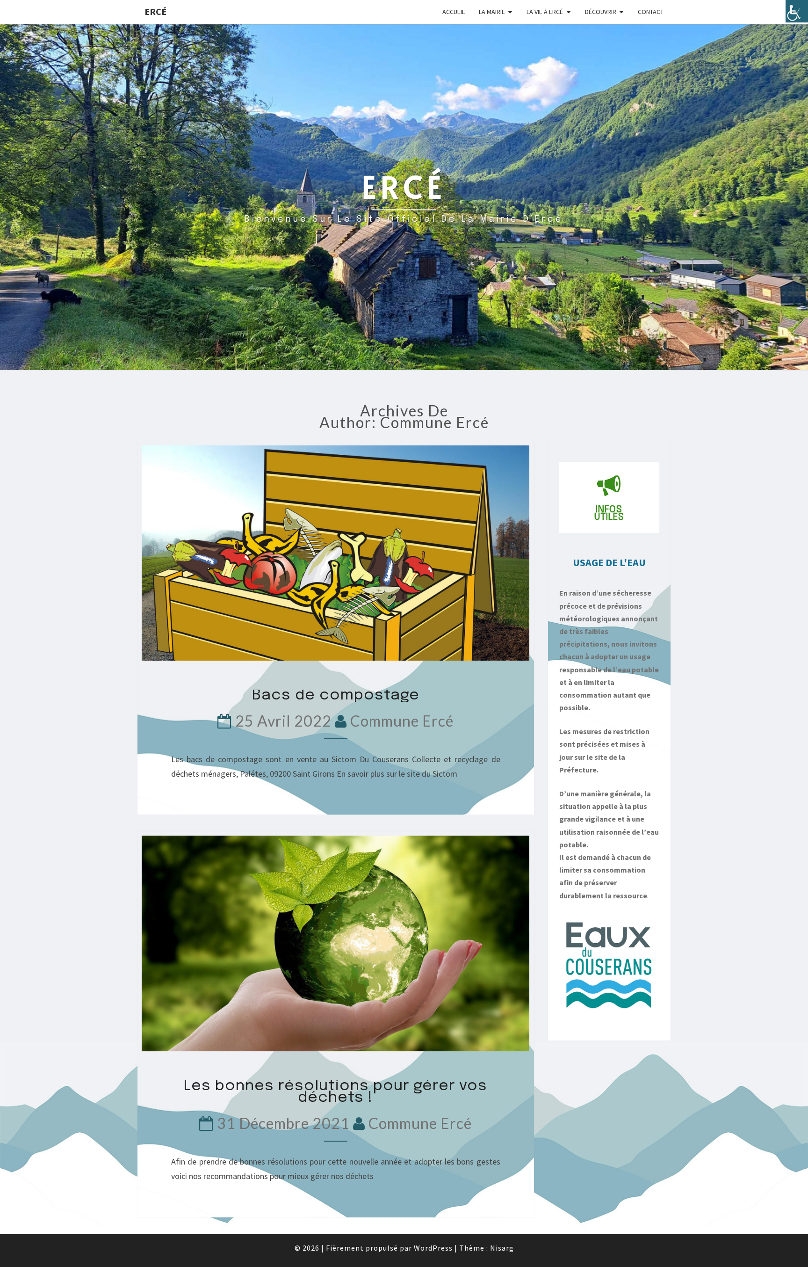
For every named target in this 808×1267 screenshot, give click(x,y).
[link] (797, 11)
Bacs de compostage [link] (335, 695)
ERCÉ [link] (155, 11)
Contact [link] (651, 11)
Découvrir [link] (600, 11)
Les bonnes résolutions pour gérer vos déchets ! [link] (335, 1092)
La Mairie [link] (492, 11)
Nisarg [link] (502, 1247)
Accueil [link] (453, 11)
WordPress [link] (433, 1247)
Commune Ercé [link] (402, 721)
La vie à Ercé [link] (545, 11)
